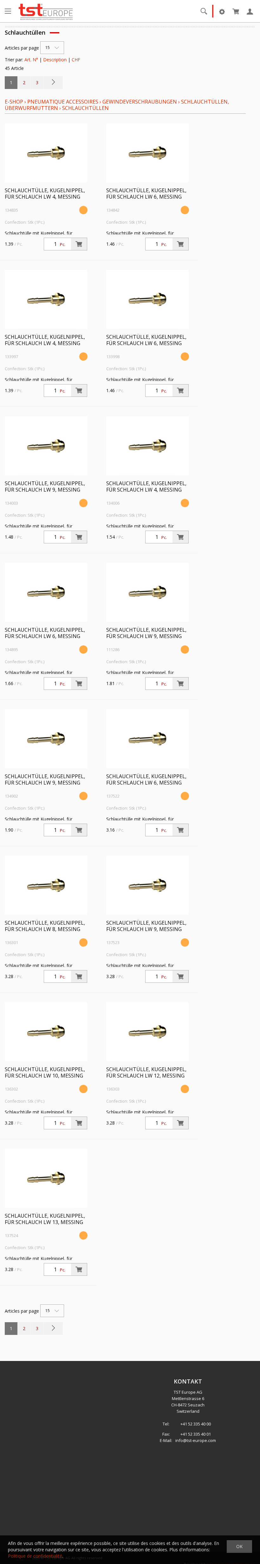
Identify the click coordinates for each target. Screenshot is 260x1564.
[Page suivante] (53, 82)
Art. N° (31, 60)
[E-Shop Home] (45, 11)
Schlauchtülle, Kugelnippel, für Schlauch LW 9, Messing (45, 486)
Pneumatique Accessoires (62, 101)
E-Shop (14, 101)
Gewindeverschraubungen (139, 101)
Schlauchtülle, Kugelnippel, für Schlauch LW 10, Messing (45, 1072)
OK (239, 1546)
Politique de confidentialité (35, 1556)
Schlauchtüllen (85, 108)
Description (55, 60)
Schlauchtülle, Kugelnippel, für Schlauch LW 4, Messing (45, 193)
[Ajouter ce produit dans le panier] (79, 244)
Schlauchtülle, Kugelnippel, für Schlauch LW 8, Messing (45, 926)
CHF (76, 60)
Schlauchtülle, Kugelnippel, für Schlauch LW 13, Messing (45, 1219)
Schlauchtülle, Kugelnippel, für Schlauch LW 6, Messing (146, 193)
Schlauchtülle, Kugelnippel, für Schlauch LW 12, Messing (146, 1072)
